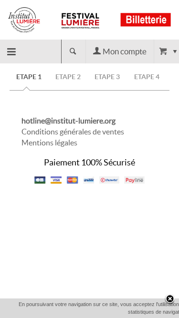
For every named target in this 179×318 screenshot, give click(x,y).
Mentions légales (49, 142)
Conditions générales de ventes (72, 131)
